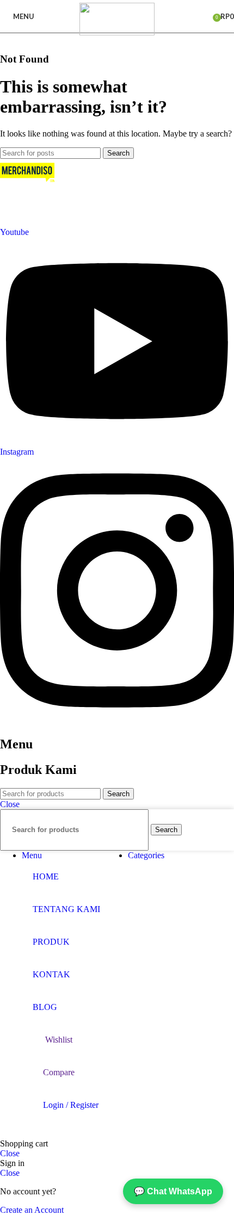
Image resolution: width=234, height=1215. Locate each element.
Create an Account (32, 1209)
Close (10, 804)
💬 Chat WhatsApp (173, 1191)
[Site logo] (117, 32)
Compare (59, 1072)
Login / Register (70, 1104)
